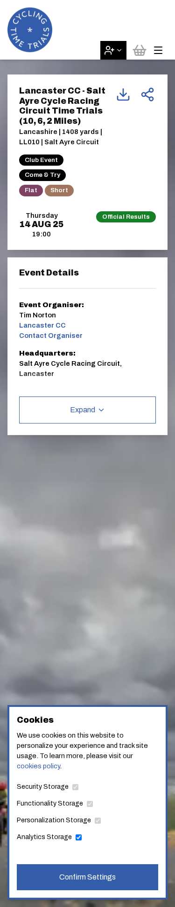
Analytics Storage (44, 836)
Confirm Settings (87, 877)
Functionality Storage (50, 803)
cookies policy (38, 766)
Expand (82, 410)
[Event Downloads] (123, 94)
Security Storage (43, 786)
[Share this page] (147, 94)
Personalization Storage (54, 820)
